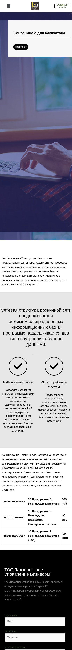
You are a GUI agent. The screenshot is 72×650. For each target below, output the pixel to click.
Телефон (10, 631)
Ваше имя (11, 615)
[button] (9, 6)
